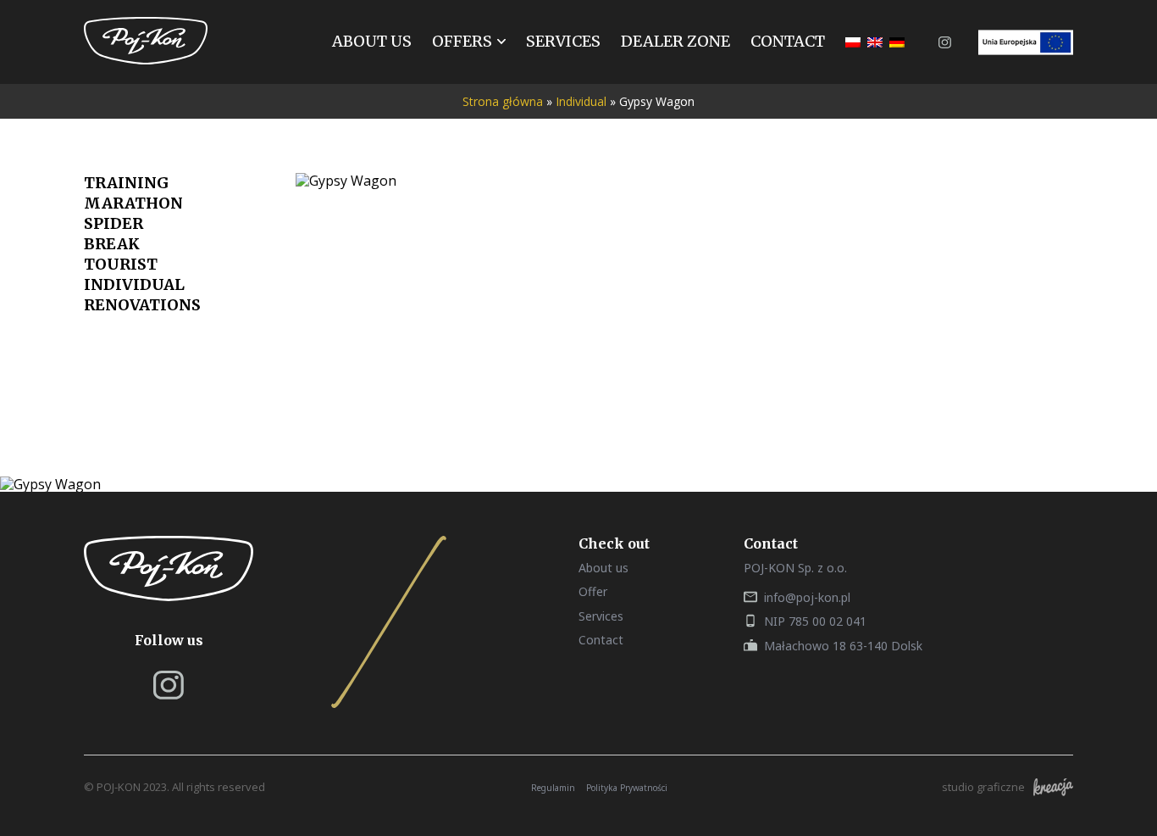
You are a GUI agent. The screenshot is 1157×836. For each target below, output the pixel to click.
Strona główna (502, 101)
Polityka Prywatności (626, 788)
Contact (787, 41)
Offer (592, 591)
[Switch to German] (897, 42)
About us (372, 41)
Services (563, 41)
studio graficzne (983, 787)
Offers (462, 41)
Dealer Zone (675, 41)
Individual (581, 101)
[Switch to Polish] (853, 42)
